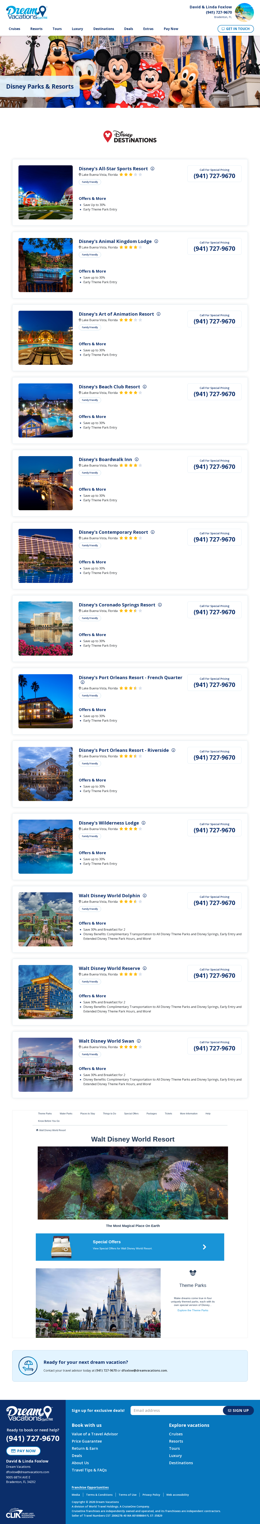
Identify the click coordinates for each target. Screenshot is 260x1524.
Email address (141, 1407)
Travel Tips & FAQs (89, 1470)
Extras (148, 29)
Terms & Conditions (99, 1494)
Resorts (36, 29)
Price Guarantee (87, 1441)
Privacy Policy (151, 1494)
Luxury (77, 29)
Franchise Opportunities (90, 1487)
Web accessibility (177, 1494)
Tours (57, 29)
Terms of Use (127, 1494)
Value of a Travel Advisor (95, 1433)
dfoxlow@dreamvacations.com (144, 1370)
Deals (128, 29)
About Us (80, 1462)
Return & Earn (85, 1448)
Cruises (14, 29)
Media (76, 1494)
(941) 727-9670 (214, 176)
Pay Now (171, 28)
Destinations (103, 29)
